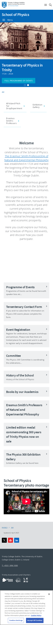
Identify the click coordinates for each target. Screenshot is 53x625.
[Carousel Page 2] (28, 85)
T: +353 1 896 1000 (10, 565)
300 (3, 92)
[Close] (49, 594)
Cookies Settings (16, 620)
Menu (10, 20)
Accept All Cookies (34, 620)
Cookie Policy (36, 615)
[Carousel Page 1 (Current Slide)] (25, 85)
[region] (26, 607)
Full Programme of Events (19, 80)
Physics (4, 527)
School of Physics (15, 14)
